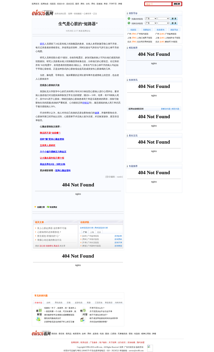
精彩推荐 (133, 48)
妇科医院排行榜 (86, 228)
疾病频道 (78, 14)
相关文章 (39, 222)
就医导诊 (133, 13)
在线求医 (84, 222)
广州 (85, 232)
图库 (77, 4)
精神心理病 (146, 334)
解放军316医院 (171, 42)
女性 (88, 4)
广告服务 (93, 342)
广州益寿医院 (93, 236)
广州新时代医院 (94, 246)
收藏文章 (41, 207)
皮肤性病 (78, 303)
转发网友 (53, 207)
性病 (102, 334)
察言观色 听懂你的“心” (48, 236)
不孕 (84, 242)
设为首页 (122, 342)
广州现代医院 (93, 239)
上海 (92, 232)
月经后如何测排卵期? (98, 322)
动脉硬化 (49, 246)
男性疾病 (58, 303)
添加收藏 (131, 342)
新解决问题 (165, 109)
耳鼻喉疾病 (122, 334)
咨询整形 (118, 246)
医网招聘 (75, 342)
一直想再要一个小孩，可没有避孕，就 (60, 311)
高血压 (56, 246)
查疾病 (54, 334)
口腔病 (113, 334)
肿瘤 (120, 4)
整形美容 (108, 303)
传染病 (137, 334)
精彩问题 (175, 109)
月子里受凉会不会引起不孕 (101, 311)
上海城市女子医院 (172, 38)
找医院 (53, 4)
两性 (82, 4)
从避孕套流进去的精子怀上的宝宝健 (59, 322)
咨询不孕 (118, 242)
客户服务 (103, 342)
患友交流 (70, 4)
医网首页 (35, 4)
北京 (99, 232)
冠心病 (42, 246)
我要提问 (147, 30)
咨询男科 (118, 239)
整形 (106, 4)
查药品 (68, 334)
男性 (93, 4)
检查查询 (77, 334)
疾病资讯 (133, 80)
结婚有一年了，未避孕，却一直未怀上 (60, 308)
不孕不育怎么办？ (97, 308)
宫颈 (68, 303)
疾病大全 (61, 4)
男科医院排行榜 (101, 228)
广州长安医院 (93, 242)
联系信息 (84, 342)
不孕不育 (113, 4)
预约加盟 (140, 342)
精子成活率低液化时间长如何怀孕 (104, 318)
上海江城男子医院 (144, 38)
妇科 (84, 236)
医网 (70, 14)
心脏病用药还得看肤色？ (49, 232)
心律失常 (87, 14)
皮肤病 (95, 334)
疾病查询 (160, 30)
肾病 (131, 334)
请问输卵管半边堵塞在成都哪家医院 (59, 315)
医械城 (99, 4)
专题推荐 (133, 166)
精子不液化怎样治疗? (98, 315)
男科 (84, 239)
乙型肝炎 (98, 303)
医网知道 (44, 4)
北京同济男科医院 (144, 42)
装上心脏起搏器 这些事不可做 (51, 228)
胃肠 (89, 303)
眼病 (107, 334)
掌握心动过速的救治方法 (49, 240)
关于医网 (112, 342)
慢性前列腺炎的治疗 (52, 318)
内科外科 (119, 303)
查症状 (61, 334)
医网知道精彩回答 (136, 109)
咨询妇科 (118, 236)
